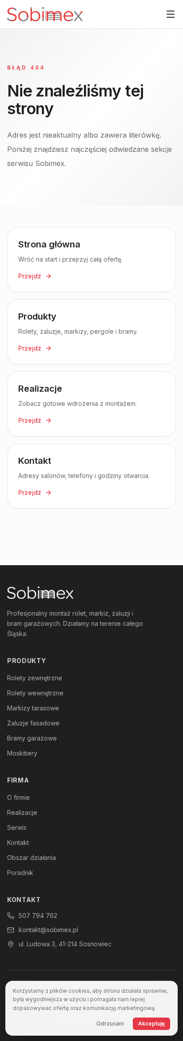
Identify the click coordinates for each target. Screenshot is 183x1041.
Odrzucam (110, 1023)
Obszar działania (31, 857)
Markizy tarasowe (33, 708)
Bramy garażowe (32, 738)
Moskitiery (22, 753)
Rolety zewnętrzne (34, 678)
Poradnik (20, 872)
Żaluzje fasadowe (33, 723)
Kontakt (18, 842)
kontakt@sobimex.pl (48, 929)
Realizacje (22, 812)
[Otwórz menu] (170, 14)
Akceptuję (151, 1023)
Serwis (17, 827)
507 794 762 (38, 915)
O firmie (18, 797)
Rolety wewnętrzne (35, 693)
